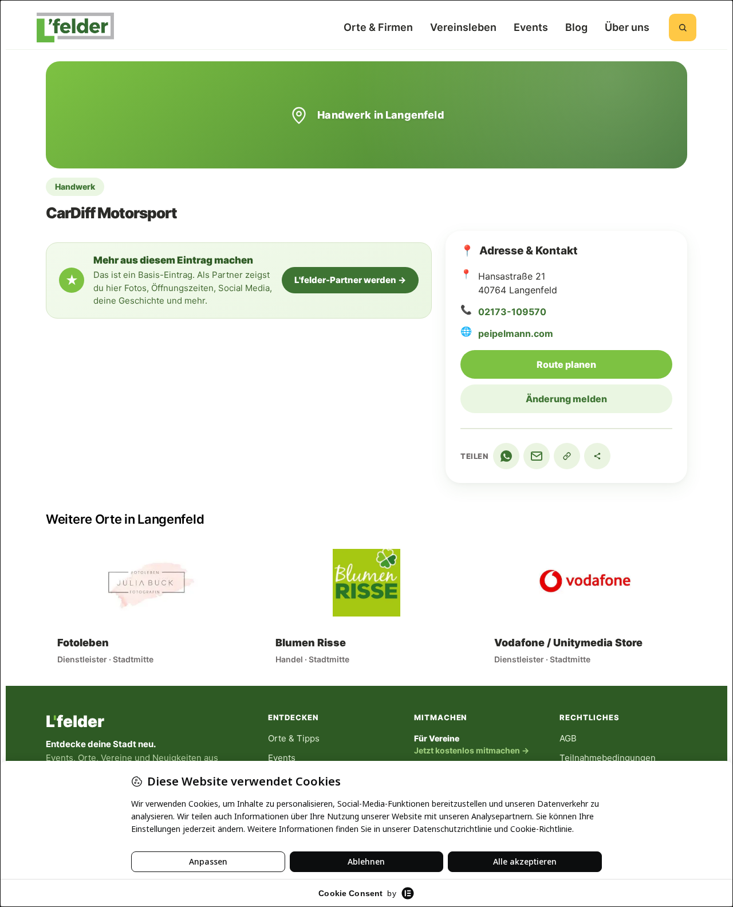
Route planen (604, 364)
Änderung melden (566, 399)
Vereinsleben (463, 27)
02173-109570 (512, 311)
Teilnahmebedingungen (607, 757)
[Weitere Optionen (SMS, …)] (597, 456)
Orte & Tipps (294, 738)
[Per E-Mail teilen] (536, 456)
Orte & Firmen (378, 27)
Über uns (627, 27)
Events (531, 27)
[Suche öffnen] (682, 27)
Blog (576, 27)
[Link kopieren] (567, 456)
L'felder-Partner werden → (350, 279)
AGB (568, 738)
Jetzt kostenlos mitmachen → (471, 750)
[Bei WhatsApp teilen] (506, 456)
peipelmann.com (515, 333)
